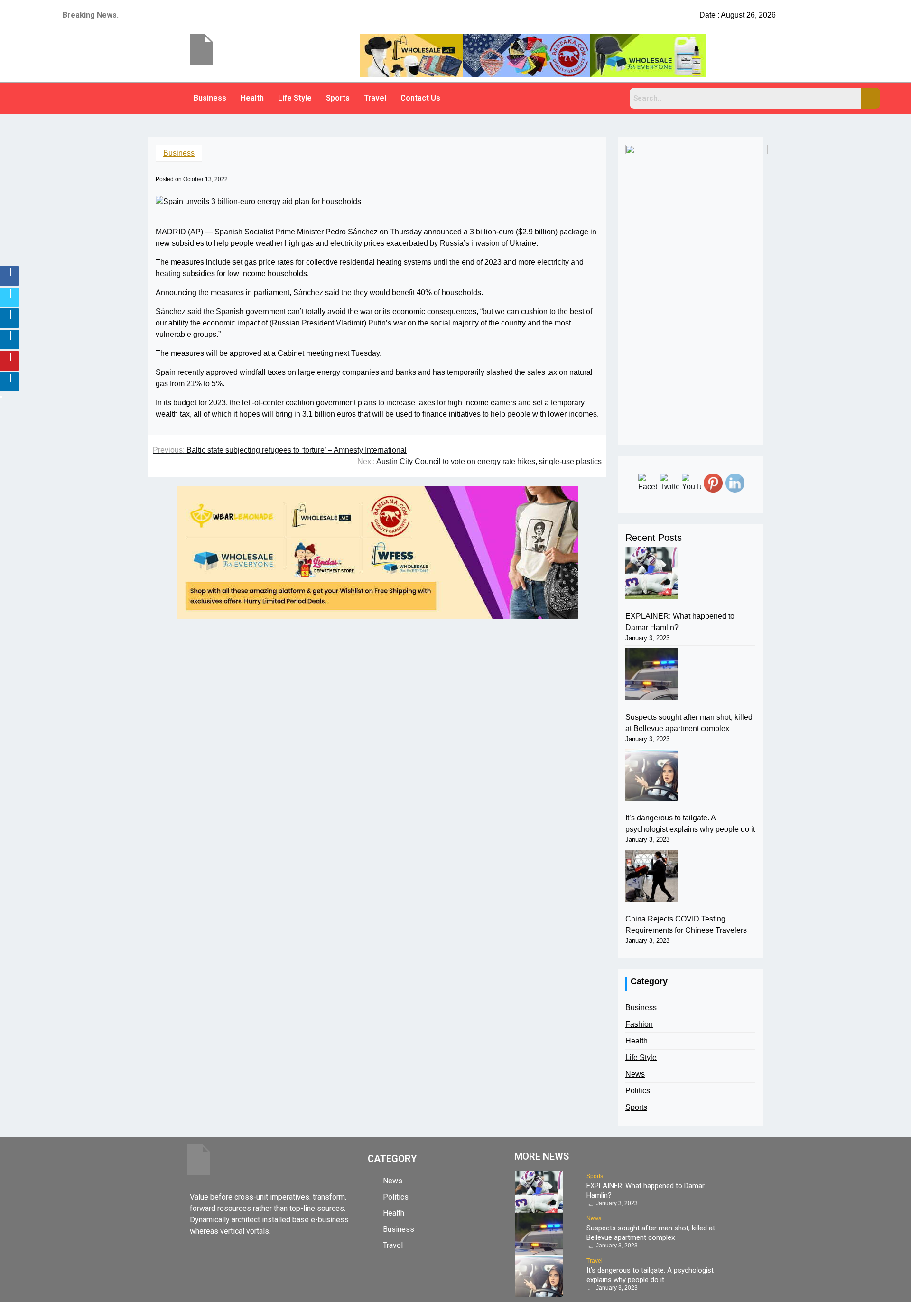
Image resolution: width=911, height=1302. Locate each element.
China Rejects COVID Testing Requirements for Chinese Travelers (686, 924)
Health (252, 97)
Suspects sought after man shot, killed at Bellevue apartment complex (689, 723)
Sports (338, 97)
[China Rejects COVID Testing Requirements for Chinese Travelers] (651, 876)
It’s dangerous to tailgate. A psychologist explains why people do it (690, 823)
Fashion (639, 1024)
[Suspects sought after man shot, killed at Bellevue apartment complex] (651, 674)
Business (210, 97)
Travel (375, 97)
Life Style (295, 97)
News (635, 1074)
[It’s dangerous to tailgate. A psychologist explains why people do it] (651, 775)
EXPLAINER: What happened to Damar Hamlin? (679, 622)
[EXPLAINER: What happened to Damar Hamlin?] (651, 573)
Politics (637, 1091)
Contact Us (420, 97)
